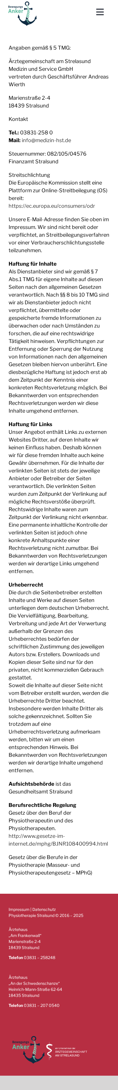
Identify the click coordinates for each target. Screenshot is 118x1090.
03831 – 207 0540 (42, 1005)
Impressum (19, 909)
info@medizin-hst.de (46, 140)
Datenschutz (44, 909)
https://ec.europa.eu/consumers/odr (52, 206)
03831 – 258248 (39, 957)
